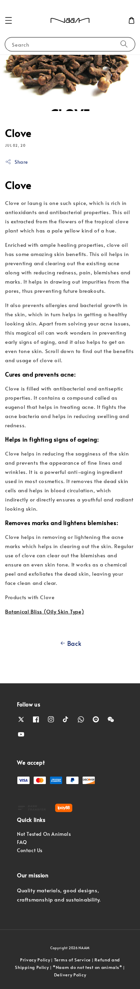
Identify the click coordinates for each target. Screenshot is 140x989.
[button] (8, 20)
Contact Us (29, 850)
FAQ (22, 842)
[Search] (124, 44)
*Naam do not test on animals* (87, 967)
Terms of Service (72, 960)
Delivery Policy (70, 975)
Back (74, 643)
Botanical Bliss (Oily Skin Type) (44, 611)
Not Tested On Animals (44, 834)
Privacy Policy (35, 960)
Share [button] (21, 162)
